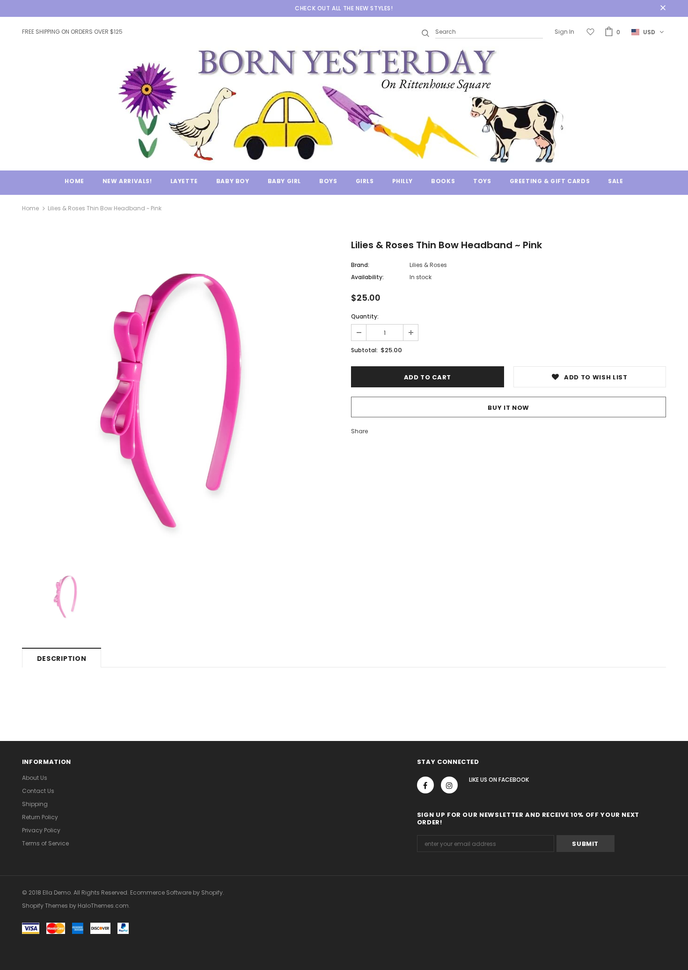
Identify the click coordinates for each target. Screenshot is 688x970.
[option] (179, 398)
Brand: (360, 265)
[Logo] (344, 104)
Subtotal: (364, 350)
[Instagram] (449, 785)
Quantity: (365, 316)
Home (30, 208)
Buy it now (508, 407)
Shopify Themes (45, 906)
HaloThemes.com (103, 906)
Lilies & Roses (428, 265)
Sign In (564, 32)
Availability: (367, 277)
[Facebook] (425, 785)
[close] (662, 8)
